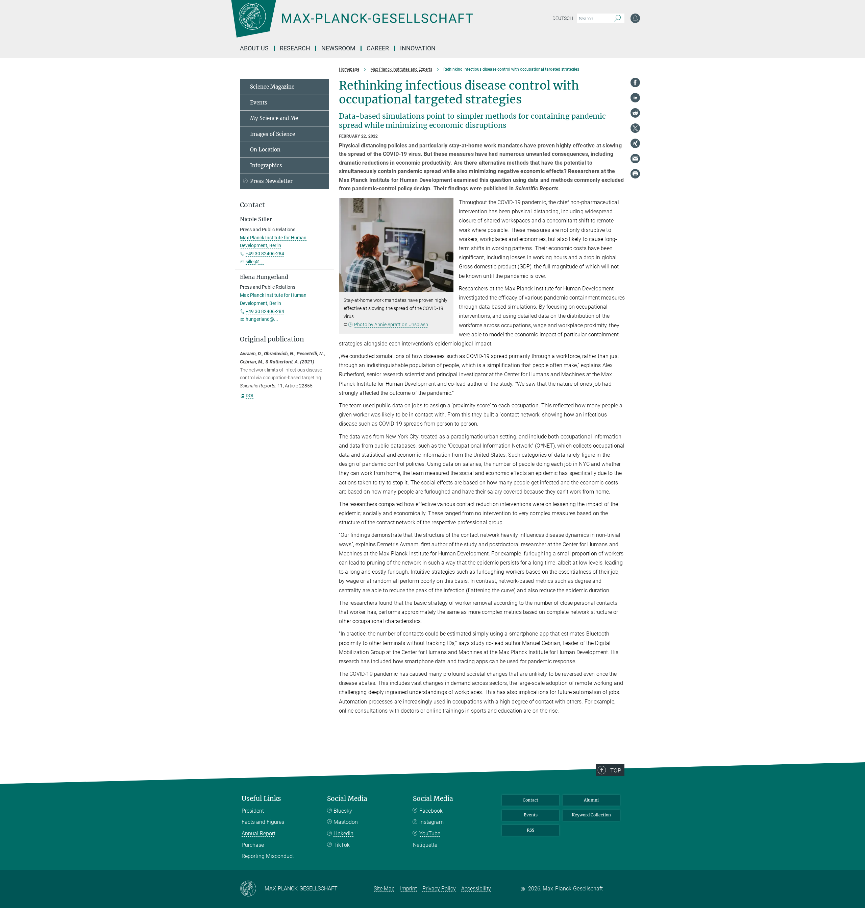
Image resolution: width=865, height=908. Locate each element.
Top (615, 770)
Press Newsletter (271, 181)
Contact (530, 800)
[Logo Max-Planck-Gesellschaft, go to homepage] (352, 23)
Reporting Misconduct (268, 856)
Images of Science (272, 134)
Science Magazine (272, 86)
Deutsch (562, 18)
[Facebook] (635, 82)
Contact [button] (252, 205)
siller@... (255, 261)
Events (258, 102)
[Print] (635, 174)
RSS (530, 830)
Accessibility (476, 888)
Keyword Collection (591, 814)
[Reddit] (635, 113)
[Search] (617, 18)
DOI (249, 395)
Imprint (408, 888)
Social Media (347, 799)
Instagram (431, 822)
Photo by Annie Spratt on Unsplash (391, 324)
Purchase (253, 845)
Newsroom (338, 48)
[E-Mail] (635, 158)
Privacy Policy (439, 888)
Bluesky (342, 811)
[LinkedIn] (635, 98)
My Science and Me (274, 118)
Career (378, 48)
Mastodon (345, 822)
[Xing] (635, 143)
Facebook (431, 811)
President (253, 811)
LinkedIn (343, 833)
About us (254, 48)
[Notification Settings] (635, 18)
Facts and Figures (263, 822)
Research (295, 48)
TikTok (341, 845)
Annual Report (258, 833)
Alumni (591, 800)
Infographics (266, 165)
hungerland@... (262, 319)
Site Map (384, 888)
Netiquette (425, 845)
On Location (265, 149)
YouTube (429, 833)
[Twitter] (635, 128)
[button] (447, 287)
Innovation (418, 48)
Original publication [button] (272, 339)
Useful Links (261, 799)
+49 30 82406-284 (265, 253)
